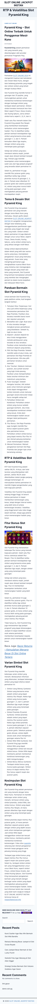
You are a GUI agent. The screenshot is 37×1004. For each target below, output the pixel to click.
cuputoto (27, 843)
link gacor (6, 984)
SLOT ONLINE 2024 (20, 76)
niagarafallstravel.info (13, 900)
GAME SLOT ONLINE (11, 23)
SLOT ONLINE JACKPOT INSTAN (21, 1001)
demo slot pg (7, 989)
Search (5, 918)
